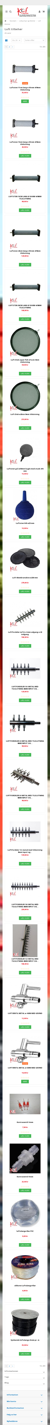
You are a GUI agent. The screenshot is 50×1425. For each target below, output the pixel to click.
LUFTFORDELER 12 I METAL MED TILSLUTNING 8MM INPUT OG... (25, 960)
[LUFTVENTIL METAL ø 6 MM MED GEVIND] (25, 1049)
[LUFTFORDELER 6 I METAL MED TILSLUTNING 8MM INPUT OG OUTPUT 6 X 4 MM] (25, 722)
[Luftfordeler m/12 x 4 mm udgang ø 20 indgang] (25, 614)
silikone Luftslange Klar (25, 1285)
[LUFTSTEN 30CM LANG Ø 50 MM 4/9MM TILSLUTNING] (25, 287)
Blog (7, 1383)
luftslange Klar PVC (25, 1231)
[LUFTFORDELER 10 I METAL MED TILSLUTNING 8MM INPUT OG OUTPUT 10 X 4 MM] (25, 668)
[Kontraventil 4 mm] (25, 1104)
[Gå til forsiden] (5, 21)
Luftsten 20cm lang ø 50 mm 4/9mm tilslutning (25, 252)
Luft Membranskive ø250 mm (25, 577)
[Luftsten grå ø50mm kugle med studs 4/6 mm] (25, 450)
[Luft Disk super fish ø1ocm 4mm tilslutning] (25, 341)
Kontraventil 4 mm (25, 1122)
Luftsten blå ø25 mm (25, 523)
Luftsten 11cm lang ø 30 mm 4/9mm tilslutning (25, 88)
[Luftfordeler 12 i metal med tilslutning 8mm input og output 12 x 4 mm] (25, 831)
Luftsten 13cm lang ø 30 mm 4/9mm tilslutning (25, 143)
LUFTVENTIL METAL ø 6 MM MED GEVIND (25, 1068)
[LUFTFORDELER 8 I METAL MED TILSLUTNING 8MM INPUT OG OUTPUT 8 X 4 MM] (25, 777)
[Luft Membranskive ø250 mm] (25, 559)
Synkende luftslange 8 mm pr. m (25, 1340)
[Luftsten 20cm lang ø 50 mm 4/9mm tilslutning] (25, 232)
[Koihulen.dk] (25, 12)
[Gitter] (6, 40)
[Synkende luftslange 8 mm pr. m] (25, 1322)
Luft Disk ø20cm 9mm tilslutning (25, 414)
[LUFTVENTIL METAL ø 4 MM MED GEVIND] (25, 995)
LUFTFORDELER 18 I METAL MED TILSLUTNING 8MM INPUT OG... (25, 905)
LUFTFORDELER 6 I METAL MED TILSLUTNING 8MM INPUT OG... (25, 742)
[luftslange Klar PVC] (25, 1213)
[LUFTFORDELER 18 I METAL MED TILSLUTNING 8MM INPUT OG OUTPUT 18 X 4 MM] (25, 886)
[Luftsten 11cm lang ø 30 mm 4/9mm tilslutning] (25, 69)
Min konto (11, 1401)
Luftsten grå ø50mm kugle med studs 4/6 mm (25, 470)
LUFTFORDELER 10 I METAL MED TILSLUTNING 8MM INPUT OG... (25, 687)
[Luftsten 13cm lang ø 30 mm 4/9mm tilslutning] (25, 123)
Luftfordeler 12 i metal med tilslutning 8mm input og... (25, 851)
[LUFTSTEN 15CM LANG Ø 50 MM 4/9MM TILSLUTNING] (25, 178)
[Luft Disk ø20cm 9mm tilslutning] (25, 396)
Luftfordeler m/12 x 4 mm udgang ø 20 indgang (25, 633)
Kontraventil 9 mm (25, 1176)
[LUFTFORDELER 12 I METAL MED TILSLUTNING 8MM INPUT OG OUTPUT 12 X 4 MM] (25, 940)
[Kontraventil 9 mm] (25, 1158)
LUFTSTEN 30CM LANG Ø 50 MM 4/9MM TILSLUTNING (25, 306)
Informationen (11, 1371)
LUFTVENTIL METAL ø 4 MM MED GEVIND (25, 1013)
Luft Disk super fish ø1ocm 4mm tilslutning (25, 361)
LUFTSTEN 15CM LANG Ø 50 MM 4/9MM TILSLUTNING (25, 197)
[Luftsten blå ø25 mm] (25, 505)
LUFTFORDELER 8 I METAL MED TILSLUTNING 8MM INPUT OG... (25, 796)
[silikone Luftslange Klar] (25, 1267)
